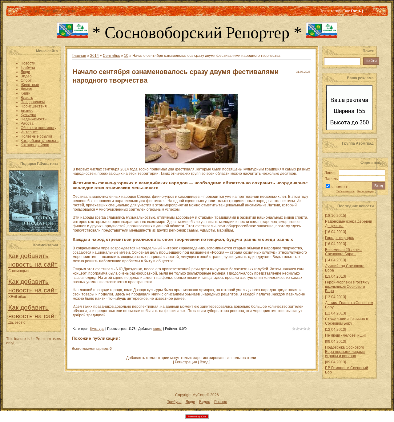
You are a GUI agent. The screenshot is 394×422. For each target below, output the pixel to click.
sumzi (157, 328)
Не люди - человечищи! (345, 335)
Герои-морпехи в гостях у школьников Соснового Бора (347, 286)
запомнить (340, 187)
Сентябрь (111, 55)
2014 (94, 55)
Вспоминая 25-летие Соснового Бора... (343, 252)
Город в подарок (339, 238)
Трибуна (174, 402)
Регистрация (53, 11)
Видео (204, 402)
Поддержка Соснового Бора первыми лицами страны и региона (345, 351)
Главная (29, 11)
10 (126, 55)
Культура (97, 328)
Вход (70, 11)
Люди (190, 402)
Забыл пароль (345, 191)
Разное (220, 402)
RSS (368, 11)
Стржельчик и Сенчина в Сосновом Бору (346, 321)
